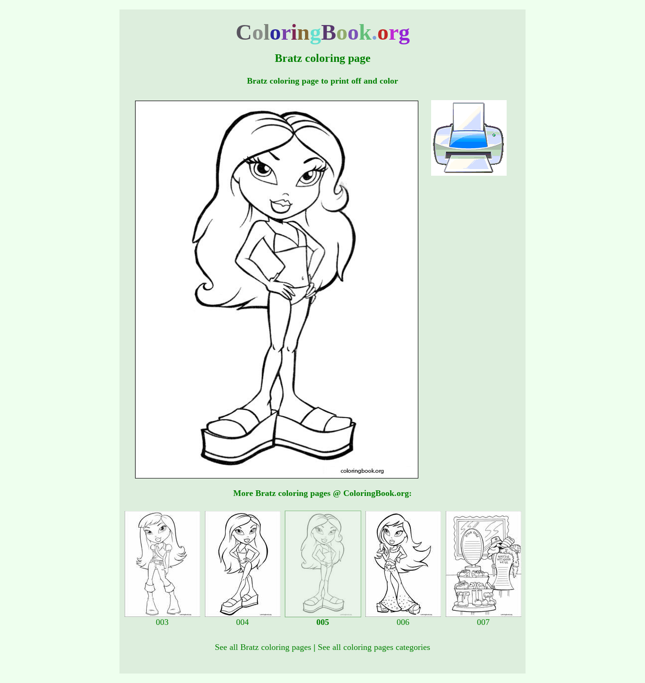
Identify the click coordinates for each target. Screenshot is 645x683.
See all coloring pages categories (374, 647)
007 (483, 622)
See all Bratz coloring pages (263, 647)
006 (403, 622)
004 (242, 622)
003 (162, 622)
